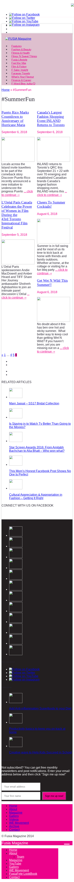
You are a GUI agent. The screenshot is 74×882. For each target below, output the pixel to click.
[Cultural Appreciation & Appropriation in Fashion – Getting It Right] (15, 488)
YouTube (15, 863)
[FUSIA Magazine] (37, 38)
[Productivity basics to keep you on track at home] (15, 722)
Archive (14, 826)
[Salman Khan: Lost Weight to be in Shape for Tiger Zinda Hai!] (15, 621)
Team (20, 856)
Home (13, 805)
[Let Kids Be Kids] (15, 632)
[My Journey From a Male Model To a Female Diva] (15, 654)
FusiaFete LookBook (23, 873)
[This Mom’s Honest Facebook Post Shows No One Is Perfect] (15, 464)
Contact (14, 829)
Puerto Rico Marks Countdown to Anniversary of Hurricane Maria (15, 118)
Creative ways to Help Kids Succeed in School (40, 752)
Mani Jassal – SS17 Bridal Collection (34, 403)
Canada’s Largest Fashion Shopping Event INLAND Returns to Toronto (51, 118)
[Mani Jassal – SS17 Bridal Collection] (15, 397)
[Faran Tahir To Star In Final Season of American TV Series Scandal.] (15, 578)
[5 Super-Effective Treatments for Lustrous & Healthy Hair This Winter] (15, 643)
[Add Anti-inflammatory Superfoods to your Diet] (15, 702)
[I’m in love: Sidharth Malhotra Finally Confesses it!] (15, 611)
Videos (14, 819)
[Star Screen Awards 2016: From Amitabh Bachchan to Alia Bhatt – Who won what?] (15, 441)
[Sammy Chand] (15, 600)
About (13, 809)
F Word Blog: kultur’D (23, 83)
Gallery (14, 816)
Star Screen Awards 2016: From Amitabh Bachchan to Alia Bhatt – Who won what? (37, 449)
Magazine (15, 812)
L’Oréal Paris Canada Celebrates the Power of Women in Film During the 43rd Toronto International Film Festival (17, 214)
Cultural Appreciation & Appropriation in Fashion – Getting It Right (35, 496)
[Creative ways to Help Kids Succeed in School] (15, 746)
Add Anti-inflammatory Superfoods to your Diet (40, 708)
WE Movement (19, 822)
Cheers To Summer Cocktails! (51, 204)
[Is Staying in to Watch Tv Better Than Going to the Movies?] (15, 417)
